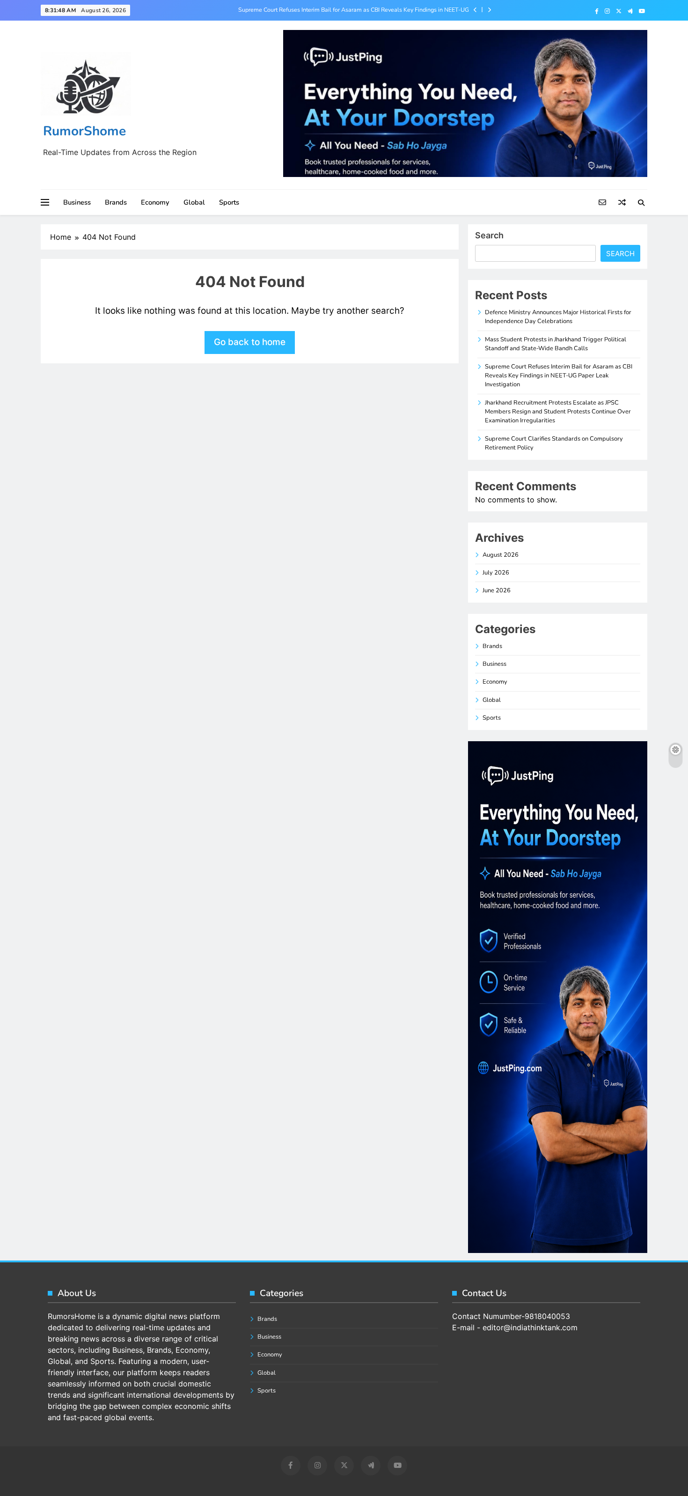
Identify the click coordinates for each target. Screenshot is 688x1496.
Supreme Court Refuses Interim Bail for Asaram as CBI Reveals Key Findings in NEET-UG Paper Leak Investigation (353, 10)
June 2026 (497, 590)
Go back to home (249, 342)
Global (194, 202)
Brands (116, 202)
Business (77, 202)
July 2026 (496, 572)
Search (489, 235)
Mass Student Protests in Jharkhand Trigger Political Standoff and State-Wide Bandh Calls (555, 344)
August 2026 (501, 555)
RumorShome (84, 131)
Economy (155, 202)
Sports (229, 202)
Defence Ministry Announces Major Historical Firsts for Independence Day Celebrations (558, 316)
